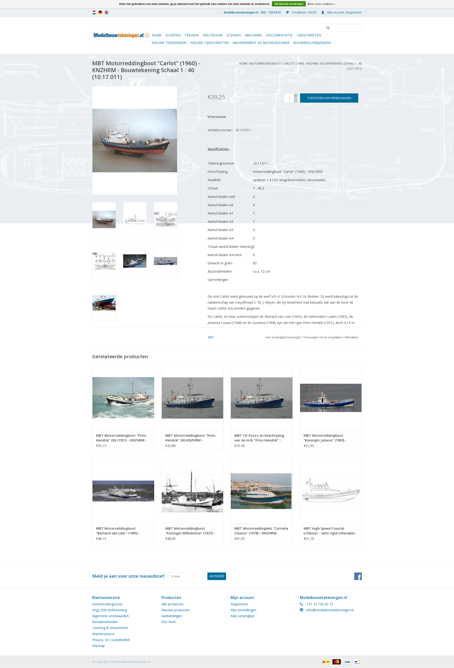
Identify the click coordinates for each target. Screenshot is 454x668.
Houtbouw (213, 35)
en (106, 12)
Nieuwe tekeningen (169, 42)
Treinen (191, 35)
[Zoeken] (326, 28)
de (100, 12)
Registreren (239, 604)
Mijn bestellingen (243, 610)
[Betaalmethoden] (325, 661)
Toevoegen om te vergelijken (323, 337)
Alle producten (172, 604)
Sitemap (98, 645)
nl (94, 12)
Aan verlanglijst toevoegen (283, 337)
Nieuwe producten (176, 610)
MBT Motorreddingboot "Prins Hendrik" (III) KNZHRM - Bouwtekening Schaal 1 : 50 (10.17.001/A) (190, 438)
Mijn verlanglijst (242, 616)
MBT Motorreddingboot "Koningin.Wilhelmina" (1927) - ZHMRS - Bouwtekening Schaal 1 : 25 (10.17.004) (191, 531)
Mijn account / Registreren (344, 12)
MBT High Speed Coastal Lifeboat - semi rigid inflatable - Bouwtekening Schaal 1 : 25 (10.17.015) (330, 531)
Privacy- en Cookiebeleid (111, 639)
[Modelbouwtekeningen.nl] (121, 35)
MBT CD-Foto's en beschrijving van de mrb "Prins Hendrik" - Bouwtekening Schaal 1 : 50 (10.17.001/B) (259, 438)
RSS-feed (168, 622)
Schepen (173, 35)
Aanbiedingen (172, 616)
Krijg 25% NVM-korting (109, 610)
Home (157, 35)
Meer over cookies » (321, 4)
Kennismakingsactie (107, 604)
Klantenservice (103, 634)
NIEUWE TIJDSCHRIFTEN (209, 42)
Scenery (234, 35)
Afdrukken (351, 337)
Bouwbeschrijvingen (312, 42)
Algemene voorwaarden (110, 616)
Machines (253, 35)
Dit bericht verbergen (289, 4)
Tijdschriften (309, 35)
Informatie (217, 116)
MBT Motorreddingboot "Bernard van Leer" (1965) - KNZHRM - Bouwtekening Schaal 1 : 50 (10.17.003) (122, 531)
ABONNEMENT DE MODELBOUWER (261, 42)
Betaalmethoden (105, 622)
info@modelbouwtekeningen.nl (330, 610)
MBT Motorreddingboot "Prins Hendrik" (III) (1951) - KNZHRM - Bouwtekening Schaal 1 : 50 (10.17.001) (121, 438)
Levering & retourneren (110, 627)
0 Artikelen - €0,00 (304, 12)
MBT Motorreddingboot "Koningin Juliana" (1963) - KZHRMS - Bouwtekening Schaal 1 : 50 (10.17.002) (330, 438)
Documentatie (279, 35)
